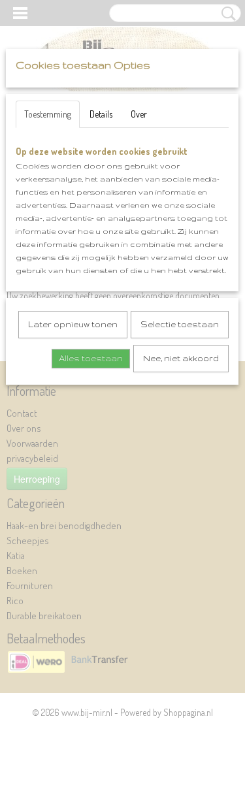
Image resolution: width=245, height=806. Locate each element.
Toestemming (47, 114)
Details (101, 114)
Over (139, 114)
